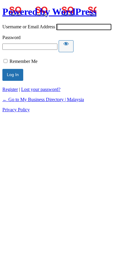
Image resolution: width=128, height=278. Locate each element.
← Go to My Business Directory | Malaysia (43, 99)
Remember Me (24, 61)
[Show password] (66, 46)
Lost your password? (40, 89)
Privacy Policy (16, 109)
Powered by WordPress (49, 11)
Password (11, 37)
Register (10, 89)
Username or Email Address (28, 26)
